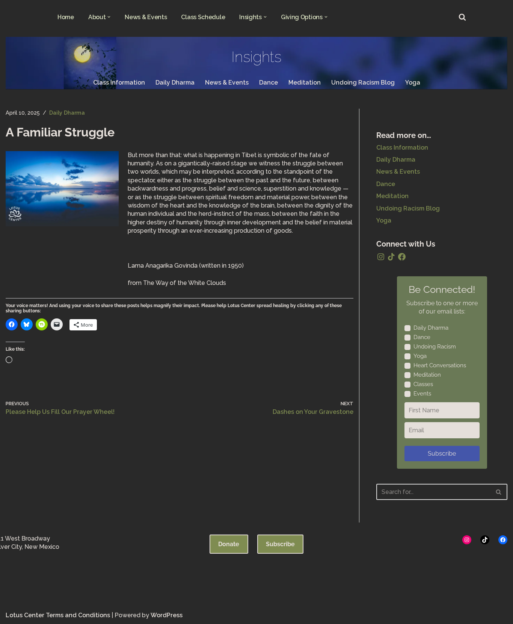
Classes (423, 384)
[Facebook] (401, 256)
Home (65, 17)
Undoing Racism (434, 346)
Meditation (304, 82)
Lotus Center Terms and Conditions (58, 615)
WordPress (167, 615)
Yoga (412, 82)
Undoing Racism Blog (363, 82)
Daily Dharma (175, 82)
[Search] (462, 17)
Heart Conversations (439, 365)
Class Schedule (203, 17)
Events (422, 393)
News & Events (146, 17)
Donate (228, 544)
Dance (268, 82)
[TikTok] (391, 256)
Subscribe (442, 453)
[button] (108, 16)
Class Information (119, 82)
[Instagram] (380, 256)
